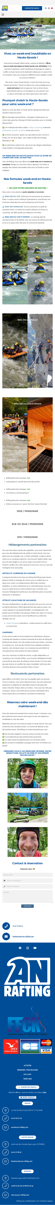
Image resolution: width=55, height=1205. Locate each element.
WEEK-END (27, 1079)
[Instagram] (48, 8)
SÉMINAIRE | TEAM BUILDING (27, 1070)
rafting (31, 127)
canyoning (38, 127)
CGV (37, 1201)
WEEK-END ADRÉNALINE (14, 207)
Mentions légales (47, 1201)
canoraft (15, 130)
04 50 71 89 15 (18, 926)
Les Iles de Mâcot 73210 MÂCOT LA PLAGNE (26, 1110)
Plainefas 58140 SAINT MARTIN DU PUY (25, 1178)
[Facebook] (45, 8)
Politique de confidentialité (25, 1201)
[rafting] (27, 976)
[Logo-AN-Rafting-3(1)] (5, 8)
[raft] (27, 1046)
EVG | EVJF (27, 1074)
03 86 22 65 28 (16, 1186)
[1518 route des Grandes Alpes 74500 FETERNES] (6, 1144)
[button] (2, 14)
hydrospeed (6, 130)
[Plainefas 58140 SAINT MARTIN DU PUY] (6, 1178)
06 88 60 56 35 (28, 1186)
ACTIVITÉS (27, 1065)
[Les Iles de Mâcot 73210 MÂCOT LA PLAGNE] (6, 1110)
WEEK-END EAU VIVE (12, 196)
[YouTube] (51, 8)
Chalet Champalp (12, 623)
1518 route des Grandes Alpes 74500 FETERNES (28, 1144)
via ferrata (21, 130)
